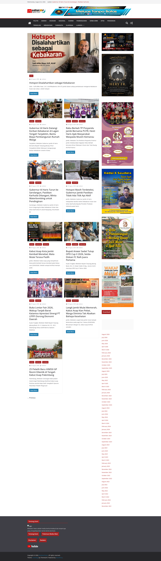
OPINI (102, 21)
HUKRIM (71, 21)
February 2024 (106, 426)
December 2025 (107, 359)
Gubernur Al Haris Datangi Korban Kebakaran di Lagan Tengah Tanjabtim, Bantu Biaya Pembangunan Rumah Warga (44, 133)
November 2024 (107, 399)
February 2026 (106, 353)
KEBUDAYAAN (48, 25)
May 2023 (105, 454)
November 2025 (107, 362)
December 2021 (107, 506)
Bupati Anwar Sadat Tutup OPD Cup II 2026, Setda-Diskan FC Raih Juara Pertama (80, 255)
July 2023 (104, 448)
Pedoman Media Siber (50, 534)
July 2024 (104, 411)
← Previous (31, 398)
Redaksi (43, 540)
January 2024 (106, 429)
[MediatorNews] (29, 23)
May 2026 (105, 343)
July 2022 (104, 485)
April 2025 (105, 383)
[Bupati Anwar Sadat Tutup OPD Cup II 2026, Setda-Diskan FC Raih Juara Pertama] (81, 231)
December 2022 (107, 469)
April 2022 (105, 494)
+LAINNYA (79, 25)
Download (106, 312)
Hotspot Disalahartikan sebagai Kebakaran (52, 82)
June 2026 (105, 340)
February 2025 (106, 389)
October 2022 (106, 475)
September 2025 (107, 368)
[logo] (29, 526)
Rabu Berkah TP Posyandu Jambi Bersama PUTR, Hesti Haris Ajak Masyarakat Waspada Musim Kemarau (80, 132)
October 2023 (106, 439)
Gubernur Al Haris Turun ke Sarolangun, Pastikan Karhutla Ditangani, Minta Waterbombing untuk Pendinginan (70, 3)
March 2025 (105, 386)
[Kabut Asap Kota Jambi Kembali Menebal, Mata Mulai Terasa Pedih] (44, 231)
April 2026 (105, 347)
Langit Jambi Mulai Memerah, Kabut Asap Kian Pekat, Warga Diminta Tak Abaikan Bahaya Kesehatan (81, 312)
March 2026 (105, 350)
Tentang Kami (33, 534)
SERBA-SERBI (94, 21)
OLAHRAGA (69, 25)
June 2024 (105, 414)
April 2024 (105, 420)
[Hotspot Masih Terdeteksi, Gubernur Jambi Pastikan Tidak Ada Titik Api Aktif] (81, 170)
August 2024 (105, 408)
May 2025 (105, 380)
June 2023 (105, 451)
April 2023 (105, 457)
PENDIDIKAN (111, 21)
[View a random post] (131, 23)
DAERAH (43, 21)
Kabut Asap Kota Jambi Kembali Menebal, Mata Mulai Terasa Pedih (41, 254)
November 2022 (107, 472)
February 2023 (106, 463)
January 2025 (106, 393)
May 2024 (105, 417)
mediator (43, 79)
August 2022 (105, 481)
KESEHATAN (82, 121)
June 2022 (105, 488)
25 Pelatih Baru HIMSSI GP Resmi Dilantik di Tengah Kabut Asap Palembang (43, 372)
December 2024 (107, 396)
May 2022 (105, 491)
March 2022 (105, 497)
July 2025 (104, 374)
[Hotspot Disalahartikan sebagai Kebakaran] (63, 53)
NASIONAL (62, 21)
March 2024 (105, 423)
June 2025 (105, 377)
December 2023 (107, 432)
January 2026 (106, 356)
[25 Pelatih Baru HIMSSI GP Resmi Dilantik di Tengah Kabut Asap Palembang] (44, 349)
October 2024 (106, 402)
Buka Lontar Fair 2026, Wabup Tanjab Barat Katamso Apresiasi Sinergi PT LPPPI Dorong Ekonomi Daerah (44, 313)
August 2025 (105, 371)
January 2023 (106, 466)
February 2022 (106, 500)
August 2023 (105, 445)
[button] (83, 25)
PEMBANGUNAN (81, 21)
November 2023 (107, 435)
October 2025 (106, 365)
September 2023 (107, 442)
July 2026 (104, 337)
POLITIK (35, 21)
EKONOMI (52, 21)
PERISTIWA (38, 121)
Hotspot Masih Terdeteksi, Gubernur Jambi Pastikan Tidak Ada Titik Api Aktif (80, 192)
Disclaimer (32, 540)
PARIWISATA (59, 25)
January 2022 (106, 503)
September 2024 (107, 405)
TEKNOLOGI (37, 25)
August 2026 (105, 334)
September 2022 (107, 478)
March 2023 (105, 460)
